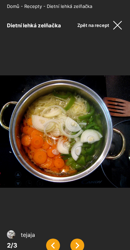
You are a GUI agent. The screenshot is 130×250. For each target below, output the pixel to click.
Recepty (33, 6)
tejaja (28, 234)
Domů (13, 6)
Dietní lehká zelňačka (69, 6)
